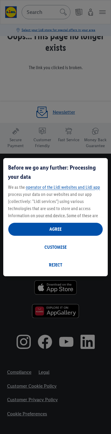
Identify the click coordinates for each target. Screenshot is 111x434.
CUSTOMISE (55, 247)
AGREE (55, 229)
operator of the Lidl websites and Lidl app (63, 187)
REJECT (55, 265)
